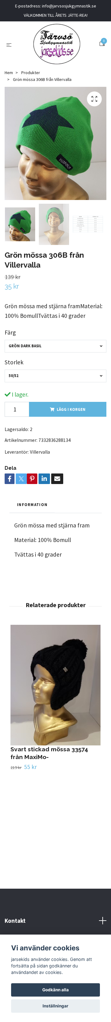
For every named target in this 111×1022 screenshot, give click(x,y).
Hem (9, 72)
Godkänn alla (55, 989)
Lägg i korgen (71, 409)
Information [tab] (32, 504)
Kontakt (15, 920)
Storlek (14, 362)
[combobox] (55, 346)
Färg (10, 332)
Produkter (30, 72)
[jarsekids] (56, 44)
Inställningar (55, 1005)
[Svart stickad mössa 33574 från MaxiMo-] (55, 685)
